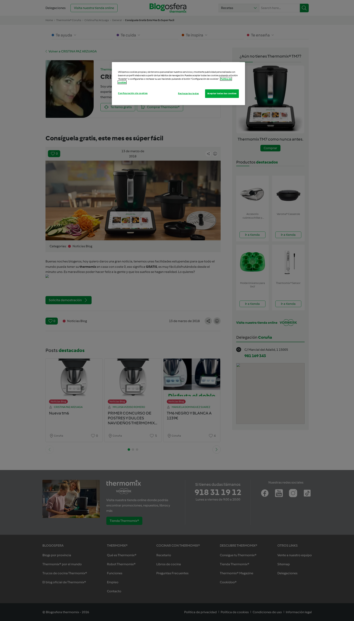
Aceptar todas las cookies (222, 93)
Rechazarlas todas (188, 93)
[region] (178, 83)
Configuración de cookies (133, 93)
